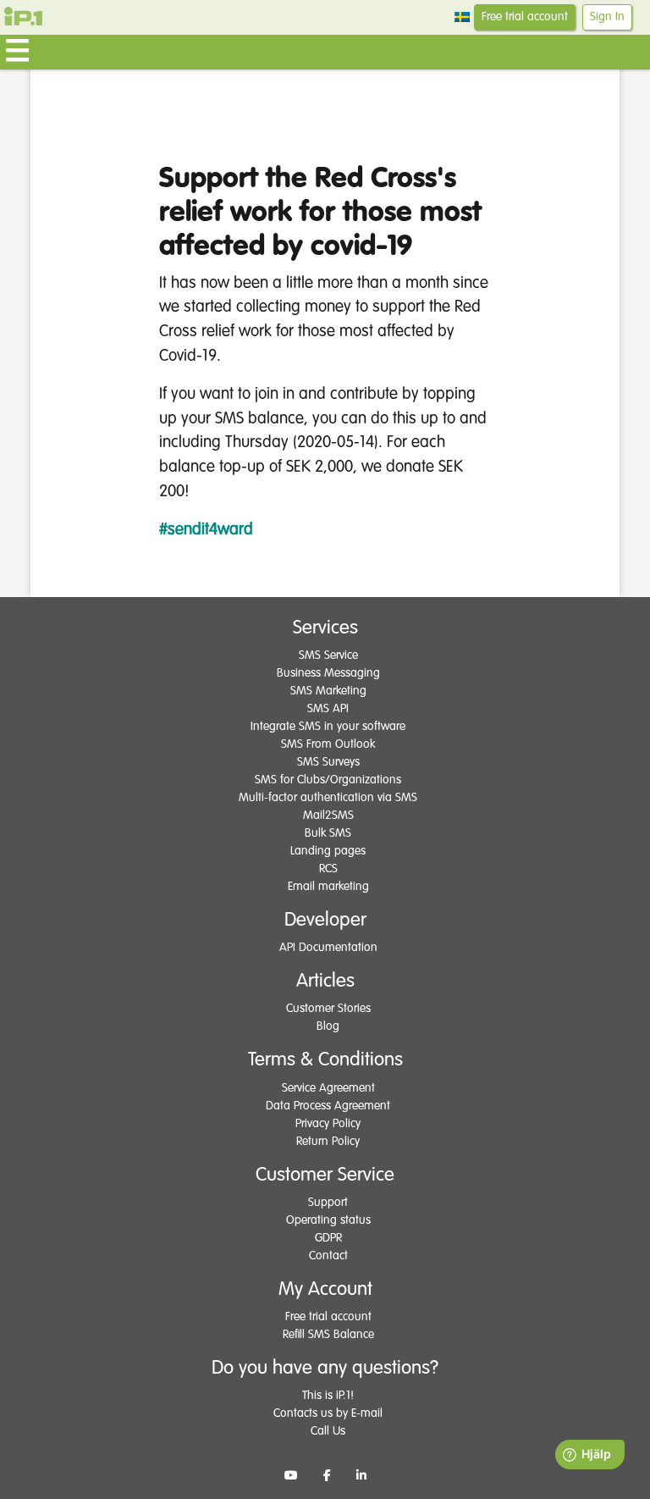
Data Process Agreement (328, 1106)
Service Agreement (328, 1088)
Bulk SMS (328, 833)
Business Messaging (328, 673)
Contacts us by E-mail (328, 1413)
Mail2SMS (328, 815)
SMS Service (328, 655)
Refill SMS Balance (328, 1335)
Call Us (328, 1431)
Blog (328, 1026)
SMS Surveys (328, 762)
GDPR (328, 1238)
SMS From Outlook (328, 744)
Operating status (328, 1220)
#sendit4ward (206, 530)
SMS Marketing (328, 691)
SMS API (328, 709)
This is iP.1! (328, 1396)
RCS (328, 869)
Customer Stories (328, 1009)
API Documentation (328, 948)
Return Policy (328, 1142)
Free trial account (525, 17)
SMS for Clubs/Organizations (328, 780)
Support (328, 1203)
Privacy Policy (328, 1124)
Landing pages (328, 851)
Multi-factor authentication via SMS (328, 798)
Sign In (607, 17)
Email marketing (328, 887)
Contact (328, 1256)
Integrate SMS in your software (328, 727)
